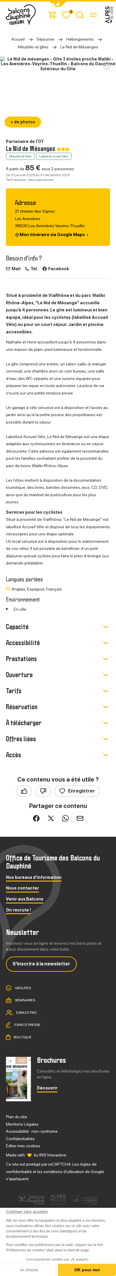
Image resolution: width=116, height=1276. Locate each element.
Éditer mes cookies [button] (23, 1145)
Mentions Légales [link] (22, 1124)
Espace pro (26, 1013)
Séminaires (24, 1000)
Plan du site (16, 1116)
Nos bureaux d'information (34, 877)
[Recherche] (80, 14)
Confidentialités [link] (20, 1138)
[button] (58, 4)
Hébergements (80, 39)
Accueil (18, 39)
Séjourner (45, 39)
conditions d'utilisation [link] (63, 1171)
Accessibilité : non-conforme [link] (32, 1131)
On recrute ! (18, 910)
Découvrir (47, 1088)
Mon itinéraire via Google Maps (52, 235)
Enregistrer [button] (81, 791)
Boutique (22, 1037)
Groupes (22, 988)
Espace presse (27, 1025)
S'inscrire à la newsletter (41, 964)
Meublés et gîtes (33, 46)
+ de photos (22, 122)
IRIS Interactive (52, 1155)
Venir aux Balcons (24, 899)
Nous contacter (22, 888)
